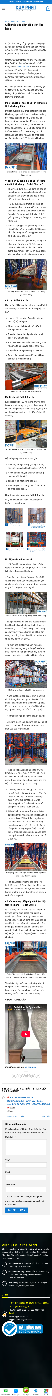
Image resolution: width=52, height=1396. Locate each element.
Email (8, 1172)
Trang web (10, 1184)
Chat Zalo (36, 1394)
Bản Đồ (46, 1394)
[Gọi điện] (26, 1390)
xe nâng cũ (30, 1067)
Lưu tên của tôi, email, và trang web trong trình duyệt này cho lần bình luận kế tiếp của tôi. (24, 1201)
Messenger (15, 1394)
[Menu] (3, 8)
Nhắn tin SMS (5, 1394)
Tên (7, 1160)
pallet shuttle (23, 67)
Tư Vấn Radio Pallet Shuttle (16, 21)
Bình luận (46, 1116)
